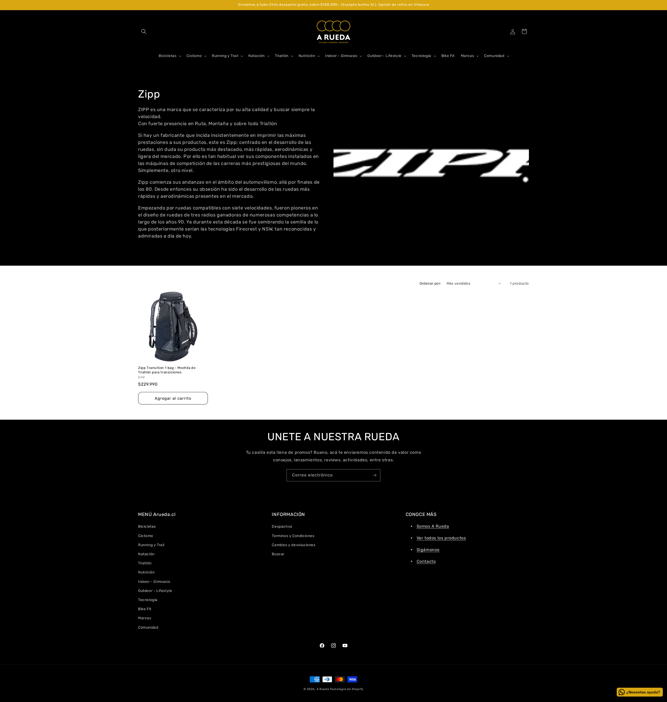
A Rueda (323, 689)
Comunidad (148, 627)
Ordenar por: (430, 283)
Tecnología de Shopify (346, 689)
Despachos (282, 526)
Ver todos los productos (441, 537)
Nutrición (146, 572)
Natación (146, 554)
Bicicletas (147, 526)
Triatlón (145, 563)
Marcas (144, 618)
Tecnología (148, 600)
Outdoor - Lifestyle (155, 591)
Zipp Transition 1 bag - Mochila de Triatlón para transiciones (166, 370)
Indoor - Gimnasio (154, 581)
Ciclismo (145, 536)
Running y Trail (151, 545)
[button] (144, 31)
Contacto (426, 561)
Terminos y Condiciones (293, 536)
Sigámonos (428, 549)
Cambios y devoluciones (293, 545)
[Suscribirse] (374, 475)
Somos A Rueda (433, 526)
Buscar (278, 554)
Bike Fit (144, 609)
